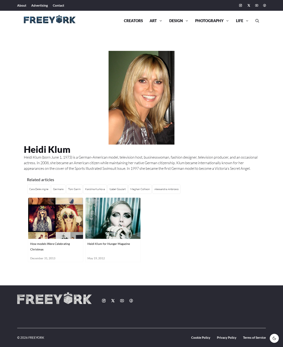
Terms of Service (254, 337)
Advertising (39, 5)
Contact (58, 5)
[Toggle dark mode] (274, 338)
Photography (209, 21)
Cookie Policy (200, 337)
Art (153, 21)
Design (176, 21)
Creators (133, 21)
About (21, 5)
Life (239, 21)
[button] (255, 21)
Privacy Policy (226, 337)
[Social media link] (240, 5)
